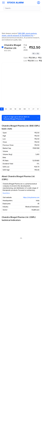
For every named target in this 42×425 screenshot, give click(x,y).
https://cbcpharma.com (31, 197)
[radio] (6, 109)
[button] (3, 2)
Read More (6, 193)
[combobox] (21, 8)
